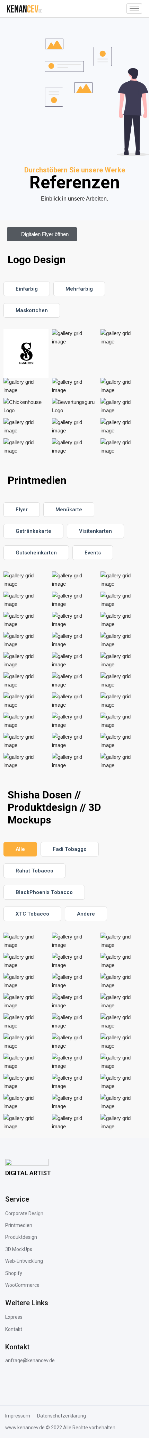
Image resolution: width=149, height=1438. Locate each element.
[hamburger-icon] (134, 8)
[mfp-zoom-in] (26, 584)
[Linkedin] (31, 1380)
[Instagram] (12, 1380)
